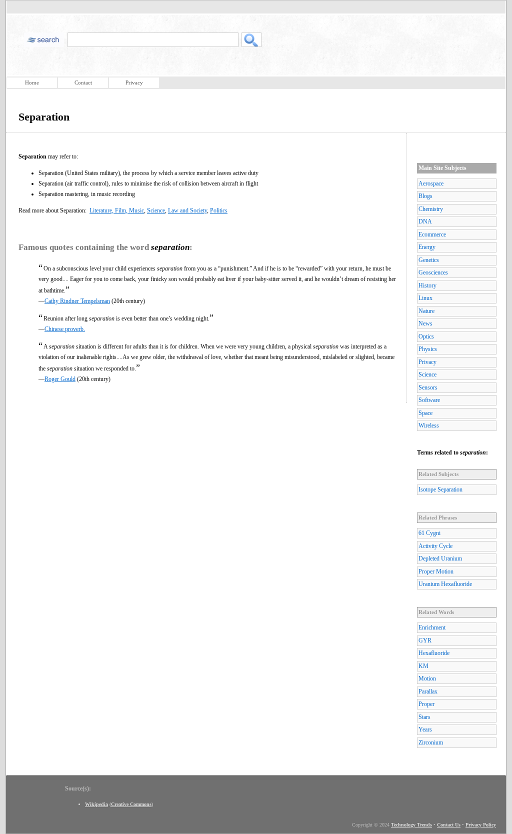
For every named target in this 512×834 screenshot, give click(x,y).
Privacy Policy (481, 825)
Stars (424, 717)
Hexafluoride (434, 653)
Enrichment (432, 627)
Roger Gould (60, 379)
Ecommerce (432, 234)
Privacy (134, 83)
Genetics (428, 260)
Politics (219, 210)
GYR (425, 640)
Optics (426, 336)
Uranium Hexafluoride (445, 584)
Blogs (425, 196)
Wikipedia (96, 804)
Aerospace (431, 183)
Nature (426, 311)
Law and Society (187, 210)
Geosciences (433, 272)
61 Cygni (429, 533)
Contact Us (448, 825)
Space (425, 413)
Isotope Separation (440, 489)
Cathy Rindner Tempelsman (77, 301)
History (427, 285)
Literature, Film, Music (117, 210)
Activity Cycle (435, 546)
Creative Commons (131, 804)
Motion (427, 678)
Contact (83, 83)
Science (156, 210)
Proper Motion (436, 571)
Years (425, 729)
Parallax (428, 691)
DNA (425, 221)
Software (429, 400)
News (425, 323)
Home (32, 83)
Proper (426, 704)
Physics (427, 349)
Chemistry (430, 209)
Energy (427, 247)
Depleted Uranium (440, 558)
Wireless (428, 425)
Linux (425, 298)
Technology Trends (411, 825)
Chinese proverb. (64, 329)
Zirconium (430, 742)
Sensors (428, 387)
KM (423, 666)
